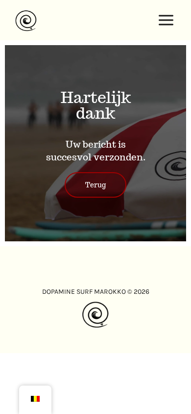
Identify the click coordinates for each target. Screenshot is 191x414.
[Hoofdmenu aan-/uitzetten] (166, 20)
